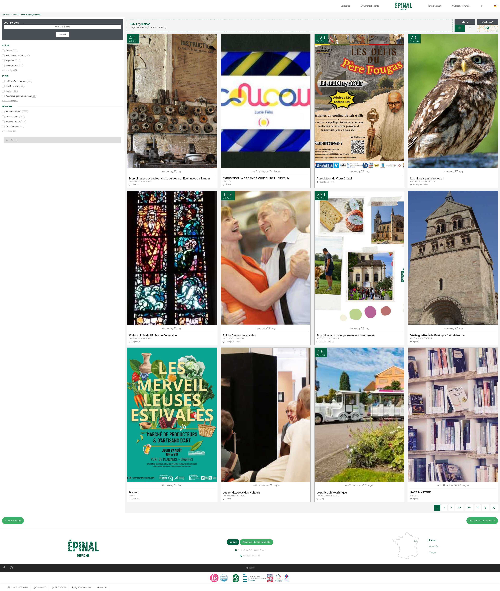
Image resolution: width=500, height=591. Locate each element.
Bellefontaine (13, 65)
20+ (469, 507)
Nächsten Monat (16, 111)
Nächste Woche (15, 121)
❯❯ (494, 507)
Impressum (250, 568)
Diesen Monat (14, 116)
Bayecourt (12, 60)
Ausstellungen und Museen (20, 96)
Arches (10, 50)
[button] (345, 6)
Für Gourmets (14, 86)
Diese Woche (14, 126)
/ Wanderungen (83, 587)
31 (477, 507)
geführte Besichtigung (18, 81)
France (432, 540)
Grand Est (433, 546)
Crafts (11, 91)
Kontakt (233, 542)
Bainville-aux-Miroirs (17, 55)
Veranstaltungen (19, 587)
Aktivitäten (60, 587)
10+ (459, 507)
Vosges (432, 552)
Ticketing (41, 587)
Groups (103, 587)
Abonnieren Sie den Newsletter (256, 542)
